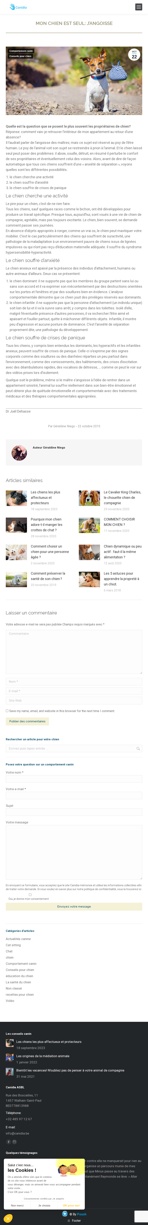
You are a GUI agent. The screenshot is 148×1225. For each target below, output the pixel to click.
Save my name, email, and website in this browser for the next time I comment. (62, 711)
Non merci (17, 1205)
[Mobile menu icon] (138, 6)
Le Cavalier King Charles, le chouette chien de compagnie (122, 497)
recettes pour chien (20, 994)
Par (61, 426)
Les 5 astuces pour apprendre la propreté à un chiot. (121, 578)
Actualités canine (18, 939)
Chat (9, 951)
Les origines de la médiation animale (42, 1056)
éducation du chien (19, 976)
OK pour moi (71, 1205)
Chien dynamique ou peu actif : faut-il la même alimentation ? (123, 551)
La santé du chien (18, 982)
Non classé (14, 988)
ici (140, 889)
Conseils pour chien (20, 56)
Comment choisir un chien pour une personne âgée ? (50, 551)
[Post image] (16, 498)
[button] (8, 1218)
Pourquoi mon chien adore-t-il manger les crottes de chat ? (46, 524)
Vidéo (10, 1001)
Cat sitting (13, 945)
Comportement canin (21, 51)
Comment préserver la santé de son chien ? (48, 576)
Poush (81, 1214)
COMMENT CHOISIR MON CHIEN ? (119, 522)
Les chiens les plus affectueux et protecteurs (45, 497)
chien (9, 957)
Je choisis (44, 1205)
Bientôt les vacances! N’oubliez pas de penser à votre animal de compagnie (70, 1070)
